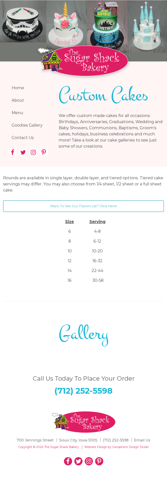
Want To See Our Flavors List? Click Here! (83, 206)
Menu (17, 112)
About (18, 100)
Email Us (142, 440)
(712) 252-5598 (83, 391)
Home (18, 87)
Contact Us (23, 137)
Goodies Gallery (27, 125)
